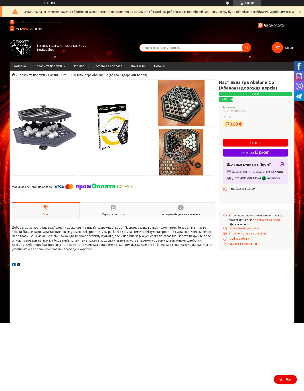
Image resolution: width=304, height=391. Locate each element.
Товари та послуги (48, 66)
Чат (289, 379)
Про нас (78, 66)
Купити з (247, 152)
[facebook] (14, 265)
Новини (159, 66)
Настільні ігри (58, 75)
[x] (18, 265)
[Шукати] (246, 47)
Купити (255, 142)
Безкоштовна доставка (244, 228)
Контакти (138, 66)
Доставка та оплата (107, 66)
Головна (20, 66)
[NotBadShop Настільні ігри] (21, 47)
